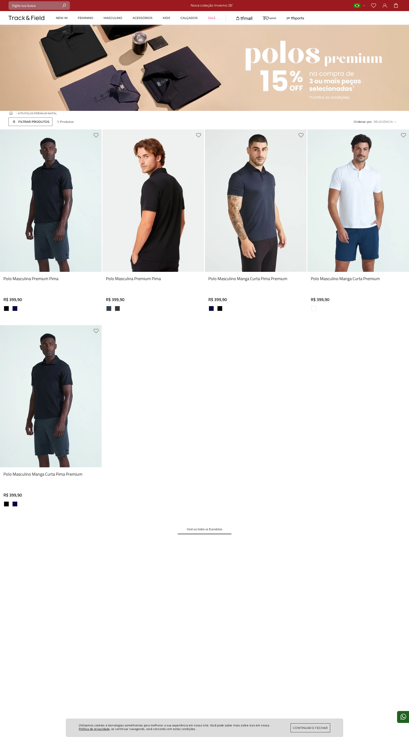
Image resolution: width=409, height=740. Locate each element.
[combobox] (39, 5)
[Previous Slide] (211, 255)
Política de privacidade (94, 729)
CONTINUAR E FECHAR (310, 728)
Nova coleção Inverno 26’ (212, 5)
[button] (30, 121)
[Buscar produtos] (64, 5)
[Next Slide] (300, 255)
